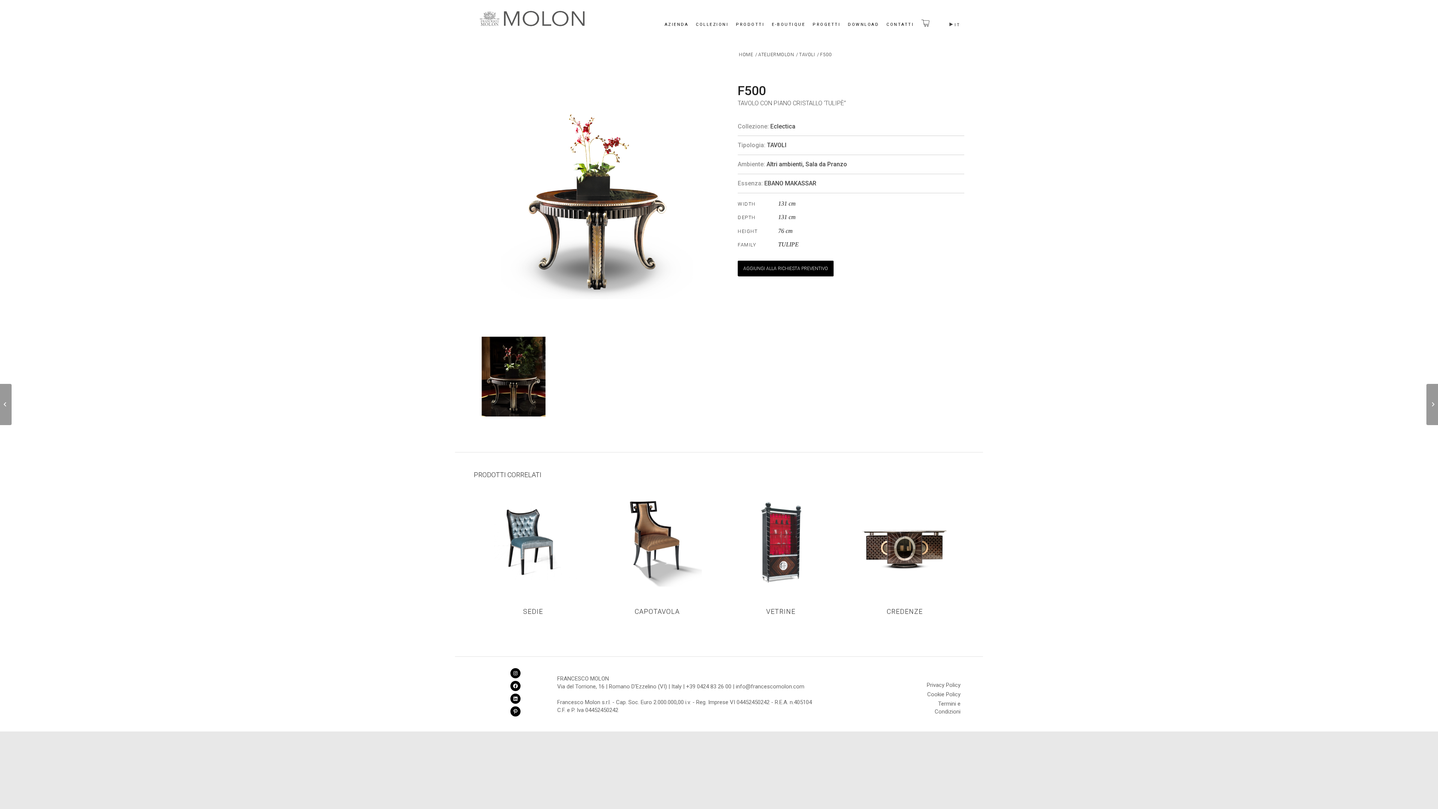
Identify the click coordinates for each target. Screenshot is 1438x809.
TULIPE (788, 244)
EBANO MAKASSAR (790, 183)
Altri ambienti (785, 164)
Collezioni (712, 24)
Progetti (826, 24)
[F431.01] (6, 404)
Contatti (900, 24)
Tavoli (776, 145)
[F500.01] (1432, 404)
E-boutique (788, 24)
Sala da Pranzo (826, 164)
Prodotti (750, 24)
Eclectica (782, 126)
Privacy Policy (944, 685)
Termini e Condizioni (948, 704)
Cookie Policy (944, 694)
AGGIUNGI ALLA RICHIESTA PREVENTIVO (785, 268)
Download (863, 24)
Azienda (677, 24)
